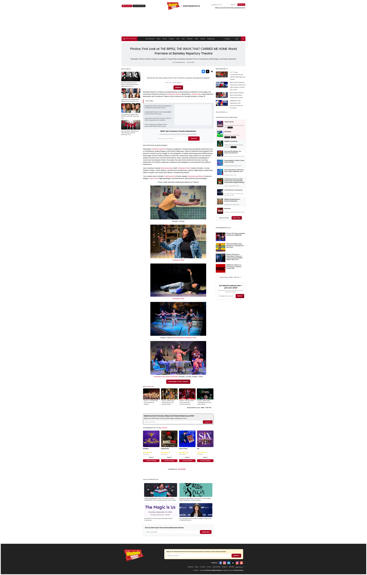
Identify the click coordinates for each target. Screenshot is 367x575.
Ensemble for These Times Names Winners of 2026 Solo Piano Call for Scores (158, 107)
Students (189, 39)
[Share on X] (207, 71)
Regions (224, 567)
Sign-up (233, 4)
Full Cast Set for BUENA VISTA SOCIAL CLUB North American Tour (130, 111)
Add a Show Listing (139, 6)
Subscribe (205, 532)
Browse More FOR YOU (229, 277)
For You (151, 386)
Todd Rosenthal (170, 176)
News (158, 39)
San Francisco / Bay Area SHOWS (226, 117)
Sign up (240, 296)
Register (227, 39)
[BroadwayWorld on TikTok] (233, 562)
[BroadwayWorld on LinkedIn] (229, 562)
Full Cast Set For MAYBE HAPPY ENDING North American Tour (130, 96)
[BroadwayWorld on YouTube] (241, 562)
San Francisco (150, 39)
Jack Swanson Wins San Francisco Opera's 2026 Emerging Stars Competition (158, 119)
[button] (243, 38)
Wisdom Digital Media (213, 570)
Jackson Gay (196, 94)
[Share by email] (212, 71)
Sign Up (178, 87)
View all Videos (221, 112)
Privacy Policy (238, 570)
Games (202, 39)
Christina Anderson (174, 94)
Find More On (177, 469)
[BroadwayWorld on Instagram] (224, 562)
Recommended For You (223, 227)
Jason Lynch (154, 178)
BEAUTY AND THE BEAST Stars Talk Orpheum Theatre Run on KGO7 (237, 95)
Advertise (190, 567)
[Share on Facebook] (203, 71)
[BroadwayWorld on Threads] (237, 562)
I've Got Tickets (151, 460)
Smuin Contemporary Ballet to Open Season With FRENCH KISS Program (156, 125)
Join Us (209, 567)
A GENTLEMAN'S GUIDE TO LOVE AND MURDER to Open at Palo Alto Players (158, 113)
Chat (177, 39)
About (197, 567)
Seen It (151, 457)
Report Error (239, 567)
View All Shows (224, 218)
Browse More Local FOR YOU (199, 408)
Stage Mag (210, 39)
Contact (202, 567)
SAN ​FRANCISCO (191, 6)
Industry (171, 39)
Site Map (231, 567)
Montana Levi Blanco (196, 176)
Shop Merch (128, 6)
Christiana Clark (184, 168)
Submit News (217, 567)
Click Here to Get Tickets (178, 382)
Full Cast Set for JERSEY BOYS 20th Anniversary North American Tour (130, 128)
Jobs (183, 39)
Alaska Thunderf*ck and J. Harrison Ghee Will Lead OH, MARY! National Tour (129, 80)
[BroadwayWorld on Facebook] (220, 562)
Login (236, 39)
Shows (165, 39)
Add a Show (236, 218)
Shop (196, 39)
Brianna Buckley (166, 168)
